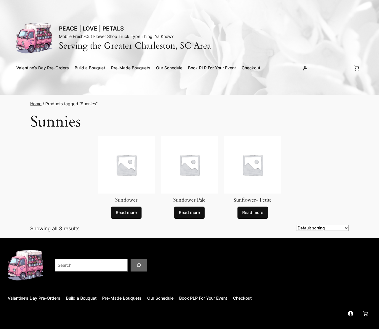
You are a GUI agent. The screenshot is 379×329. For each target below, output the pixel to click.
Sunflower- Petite (253, 200)
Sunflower (126, 200)
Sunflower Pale (189, 200)
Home (35, 103)
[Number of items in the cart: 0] (356, 68)
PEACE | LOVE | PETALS (91, 28)
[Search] (139, 265)
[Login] (305, 68)
